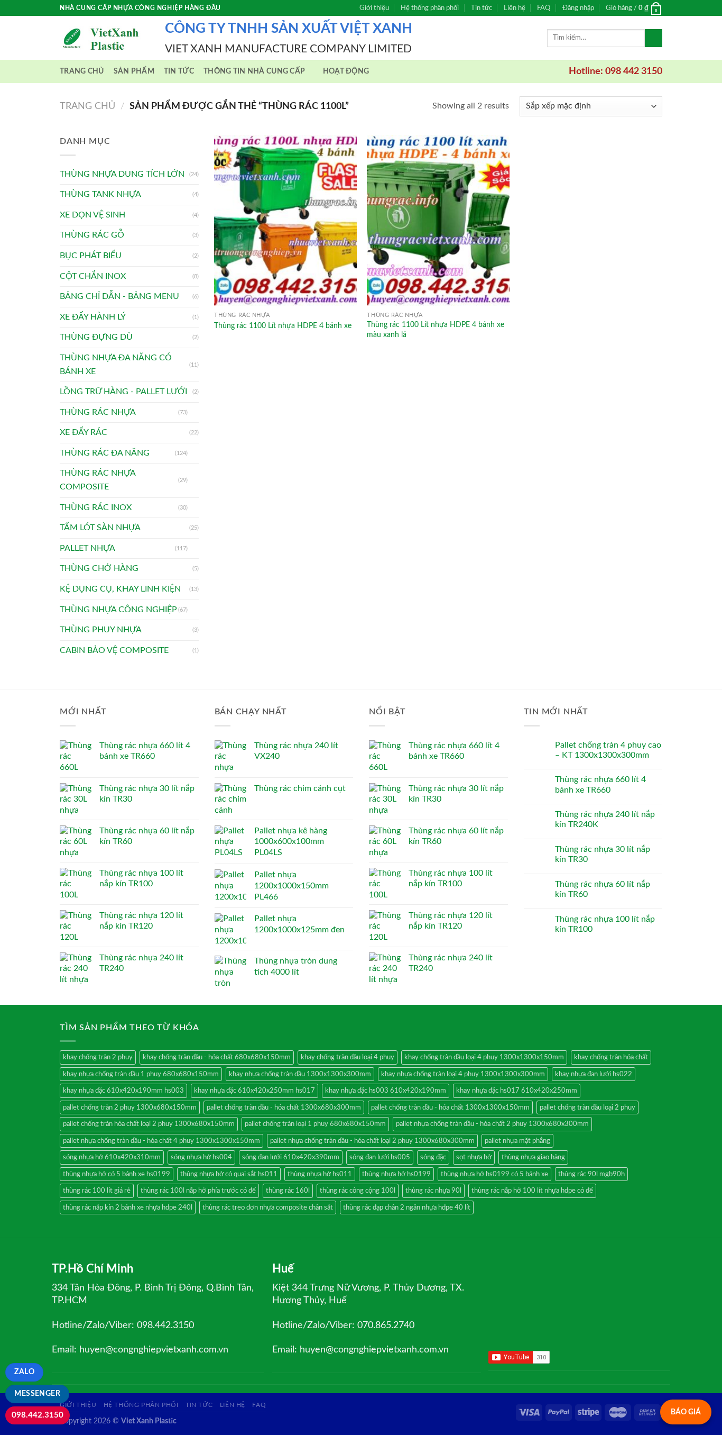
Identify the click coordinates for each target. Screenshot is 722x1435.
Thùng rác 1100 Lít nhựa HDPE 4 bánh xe (282, 326)
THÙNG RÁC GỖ (92, 235)
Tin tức (481, 8)
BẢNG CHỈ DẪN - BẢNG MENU (119, 296)
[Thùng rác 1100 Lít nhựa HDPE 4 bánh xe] (285, 220)
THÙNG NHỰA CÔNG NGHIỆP (118, 609)
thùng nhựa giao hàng (533, 1157)
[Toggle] (194, 412)
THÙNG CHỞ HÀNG (99, 568)
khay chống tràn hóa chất (611, 1057)
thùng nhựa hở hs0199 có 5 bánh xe (494, 1174)
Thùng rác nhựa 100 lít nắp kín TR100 (605, 924)
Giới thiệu (374, 8)
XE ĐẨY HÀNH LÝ (93, 317)
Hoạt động (346, 71)
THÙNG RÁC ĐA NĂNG (105, 453)
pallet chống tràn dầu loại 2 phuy (587, 1107)
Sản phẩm (134, 71)
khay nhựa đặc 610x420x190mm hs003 (123, 1090)
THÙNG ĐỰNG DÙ (96, 337)
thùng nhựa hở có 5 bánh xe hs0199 (116, 1174)
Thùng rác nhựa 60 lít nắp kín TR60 (602, 889)
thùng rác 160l (288, 1190)
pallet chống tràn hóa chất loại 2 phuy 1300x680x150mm (149, 1124)
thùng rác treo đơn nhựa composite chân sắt (267, 1207)
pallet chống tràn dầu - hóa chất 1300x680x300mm (284, 1107)
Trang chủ (82, 71)
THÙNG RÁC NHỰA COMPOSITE (97, 480)
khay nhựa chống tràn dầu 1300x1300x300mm (300, 1074)
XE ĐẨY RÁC (83, 432)
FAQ (543, 8)
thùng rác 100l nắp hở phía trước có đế (198, 1190)
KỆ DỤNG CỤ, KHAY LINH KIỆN (120, 589)
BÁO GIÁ (686, 1412)
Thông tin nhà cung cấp (254, 71)
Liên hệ (514, 8)
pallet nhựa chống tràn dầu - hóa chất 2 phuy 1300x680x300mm (492, 1124)
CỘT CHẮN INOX (93, 276)
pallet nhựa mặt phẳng (517, 1141)
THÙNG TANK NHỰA (100, 194)
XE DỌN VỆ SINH (92, 215)
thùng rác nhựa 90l (433, 1190)
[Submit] (653, 38)
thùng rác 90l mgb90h (591, 1174)
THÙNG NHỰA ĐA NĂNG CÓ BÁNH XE (116, 364)
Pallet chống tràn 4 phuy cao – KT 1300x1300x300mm (608, 750)
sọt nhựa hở (474, 1157)
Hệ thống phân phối (430, 8)
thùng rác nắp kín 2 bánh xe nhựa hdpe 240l (127, 1207)
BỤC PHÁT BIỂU (91, 255)
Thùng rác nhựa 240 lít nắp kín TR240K (605, 819)
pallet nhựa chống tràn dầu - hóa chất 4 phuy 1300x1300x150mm (161, 1141)
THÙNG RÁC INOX (96, 507)
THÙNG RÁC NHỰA (98, 412)
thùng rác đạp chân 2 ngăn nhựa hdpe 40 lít (406, 1207)
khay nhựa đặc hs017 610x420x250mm (516, 1090)
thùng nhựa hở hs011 (320, 1174)
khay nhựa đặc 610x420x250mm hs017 (254, 1090)
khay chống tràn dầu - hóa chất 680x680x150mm (217, 1057)
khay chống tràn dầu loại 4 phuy (347, 1057)
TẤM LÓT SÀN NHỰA (100, 527)
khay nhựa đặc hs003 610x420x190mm (385, 1090)
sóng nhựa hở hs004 (201, 1157)
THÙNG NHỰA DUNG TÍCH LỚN (122, 174)
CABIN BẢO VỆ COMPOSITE (114, 650)
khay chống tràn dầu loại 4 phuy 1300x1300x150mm (484, 1057)
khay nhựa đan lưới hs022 (593, 1074)
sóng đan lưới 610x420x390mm (290, 1157)
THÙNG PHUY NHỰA (101, 629)
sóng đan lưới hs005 (379, 1157)
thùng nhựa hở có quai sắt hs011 (228, 1174)
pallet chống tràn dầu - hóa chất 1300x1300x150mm (450, 1107)
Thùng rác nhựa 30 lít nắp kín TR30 (602, 854)
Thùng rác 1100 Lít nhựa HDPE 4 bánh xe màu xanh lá (435, 330)
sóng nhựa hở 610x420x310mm (112, 1157)
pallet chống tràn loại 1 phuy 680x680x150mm (315, 1124)
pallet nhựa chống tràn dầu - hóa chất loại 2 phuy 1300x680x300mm (372, 1141)
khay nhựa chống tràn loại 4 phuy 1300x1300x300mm (463, 1074)
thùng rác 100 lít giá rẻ (97, 1190)
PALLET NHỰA (87, 548)
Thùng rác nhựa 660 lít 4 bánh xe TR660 (600, 784)
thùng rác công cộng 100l (357, 1190)
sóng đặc (433, 1157)
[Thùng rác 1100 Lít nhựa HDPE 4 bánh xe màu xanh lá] (438, 220)
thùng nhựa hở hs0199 (396, 1174)
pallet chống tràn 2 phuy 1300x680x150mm (130, 1107)
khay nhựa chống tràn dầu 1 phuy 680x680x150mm (141, 1074)
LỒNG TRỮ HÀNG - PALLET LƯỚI (123, 391)
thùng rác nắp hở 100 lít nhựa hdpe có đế (532, 1190)
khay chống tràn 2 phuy (98, 1057)
